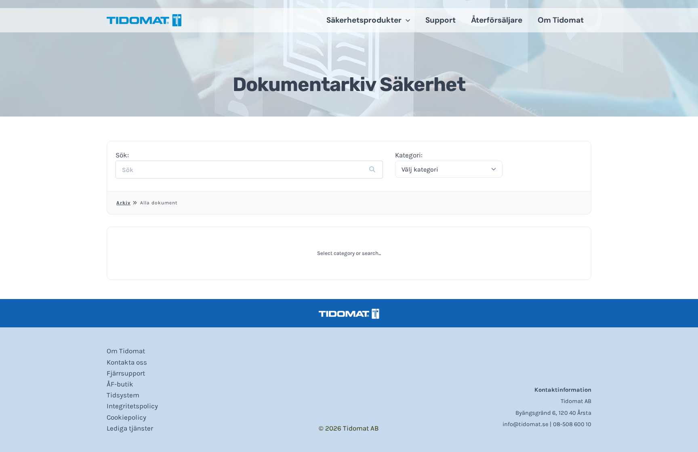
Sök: (122, 155)
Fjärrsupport (126, 373)
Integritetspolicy (132, 406)
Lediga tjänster (130, 428)
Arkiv (123, 203)
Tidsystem (123, 395)
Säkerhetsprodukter (364, 20)
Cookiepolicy (126, 417)
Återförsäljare (496, 20)
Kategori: (409, 155)
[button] (406, 20)
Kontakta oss (127, 362)
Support (440, 20)
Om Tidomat (561, 20)
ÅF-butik (120, 384)
